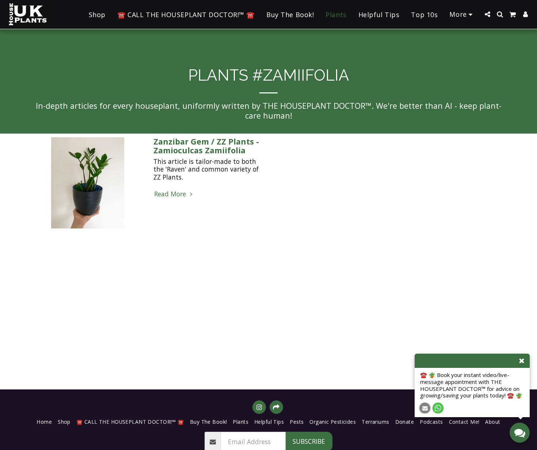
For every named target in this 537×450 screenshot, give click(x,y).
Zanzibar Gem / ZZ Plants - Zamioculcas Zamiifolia (206, 145)
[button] (487, 14)
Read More (171, 194)
